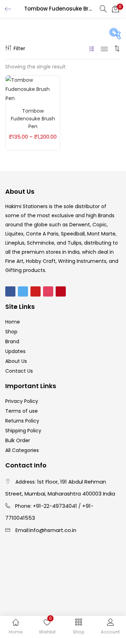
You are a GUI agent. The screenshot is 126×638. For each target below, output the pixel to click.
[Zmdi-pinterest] (61, 291)
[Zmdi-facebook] (10, 291)
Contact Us (19, 370)
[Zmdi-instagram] (48, 291)
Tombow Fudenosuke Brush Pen (33, 118)
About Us (16, 361)
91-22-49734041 (56, 506)
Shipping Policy (23, 430)
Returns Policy (22, 420)
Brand (12, 341)
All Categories (22, 450)
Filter (19, 48)
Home (12, 321)
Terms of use (21, 410)
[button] (115, 9)
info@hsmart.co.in (52, 530)
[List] (104, 48)
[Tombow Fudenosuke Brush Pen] (33, 88)
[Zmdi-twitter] (23, 291)
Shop (11, 331)
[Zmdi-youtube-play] (35, 291)
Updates (15, 351)
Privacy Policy (21, 401)
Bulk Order (17, 440)
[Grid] (91, 48)
